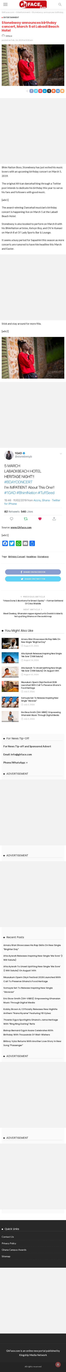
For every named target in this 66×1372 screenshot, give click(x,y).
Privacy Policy (9, 1243)
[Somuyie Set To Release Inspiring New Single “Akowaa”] (10, 702)
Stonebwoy (43, 556)
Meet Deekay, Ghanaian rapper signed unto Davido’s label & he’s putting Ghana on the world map (32, 615)
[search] (60, 4)
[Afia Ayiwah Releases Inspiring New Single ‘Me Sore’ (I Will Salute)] (10, 657)
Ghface (9, 36)
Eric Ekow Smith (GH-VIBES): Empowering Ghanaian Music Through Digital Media (41, 714)
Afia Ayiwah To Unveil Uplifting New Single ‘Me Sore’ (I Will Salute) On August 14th (41, 669)
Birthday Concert (16, 556)
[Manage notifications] (58, 1364)
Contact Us (8, 1236)
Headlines (31, 556)
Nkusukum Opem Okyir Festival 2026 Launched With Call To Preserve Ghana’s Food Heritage (41, 685)
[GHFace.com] (33, 4)
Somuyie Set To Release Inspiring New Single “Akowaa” (39, 699)
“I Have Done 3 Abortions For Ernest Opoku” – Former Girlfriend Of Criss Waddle (33, 602)
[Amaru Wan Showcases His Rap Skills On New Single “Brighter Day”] (10, 643)
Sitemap (6, 1256)
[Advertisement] (33, 131)
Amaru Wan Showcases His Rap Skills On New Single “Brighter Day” (40, 640)
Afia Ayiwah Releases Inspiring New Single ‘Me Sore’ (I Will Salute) (41, 655)
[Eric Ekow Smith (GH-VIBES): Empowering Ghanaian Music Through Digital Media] (10, 716)
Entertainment (11, 17)
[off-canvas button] (5, 4)
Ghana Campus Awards (14, 1249)
